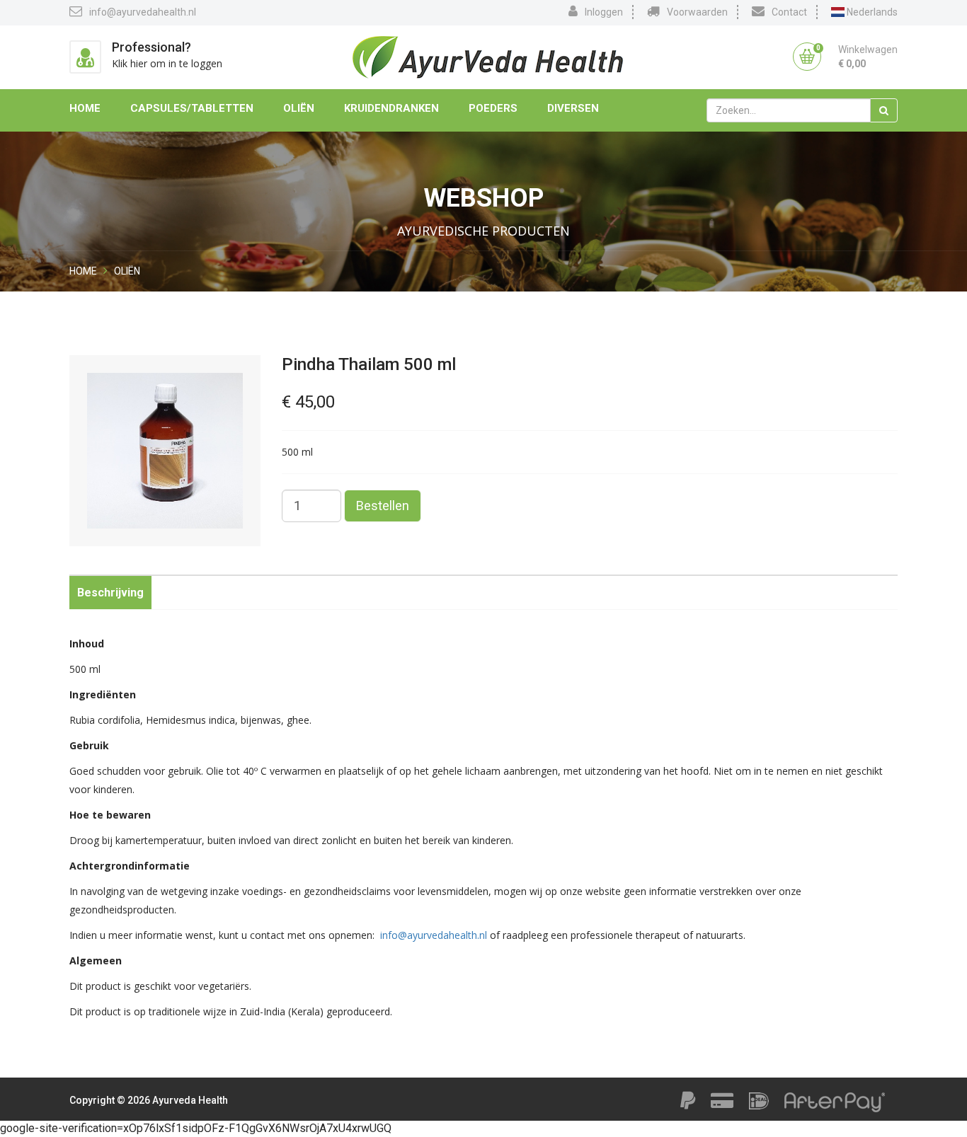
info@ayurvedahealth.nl (142, 12)
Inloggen (604, 12)
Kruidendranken (391, 108)
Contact (789, 12)
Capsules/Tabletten (191, 108)
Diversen (573, 108)
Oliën (298, 108)
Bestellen (382, 505)
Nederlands (871, 12)
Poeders (493, 108)
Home (85, 108)
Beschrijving (110, 592)
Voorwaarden (697, 12)
